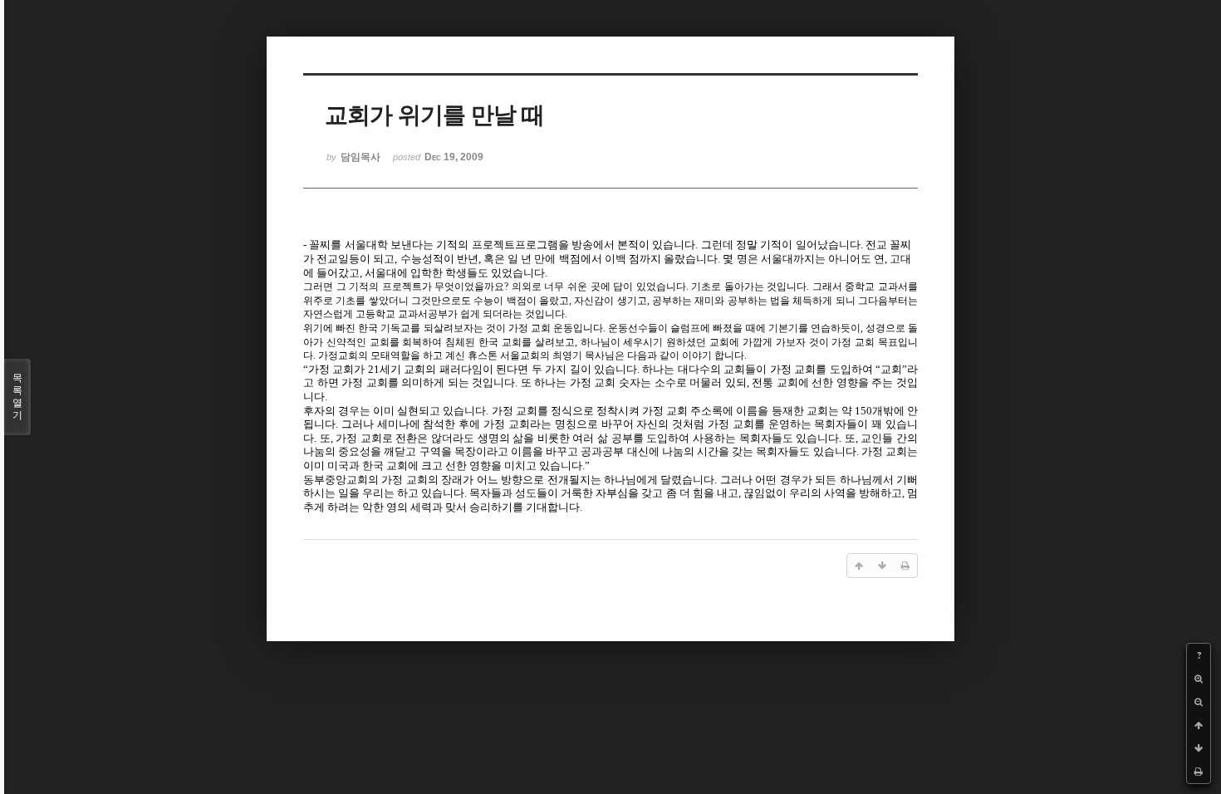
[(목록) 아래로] (1198, 748)
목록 (17, 396)
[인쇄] (1198, 771)
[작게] (1198, 701)
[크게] (1198, 678)
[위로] (1198, 725)
